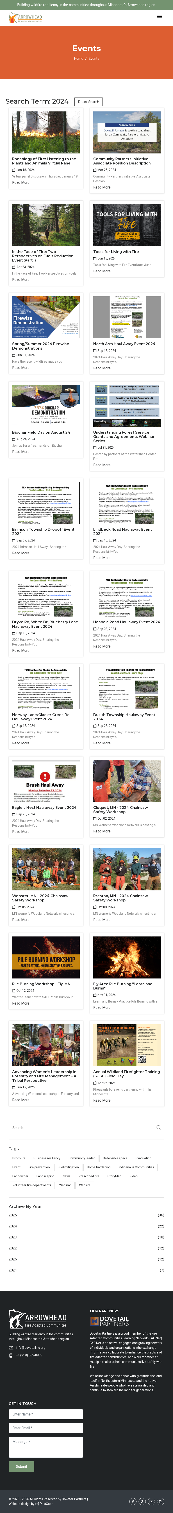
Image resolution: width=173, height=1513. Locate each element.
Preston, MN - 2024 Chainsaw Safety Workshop (120, 898)
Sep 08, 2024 (106, 629)
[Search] (159, 1128)
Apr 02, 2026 (106, 1083)
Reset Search (88, 102)
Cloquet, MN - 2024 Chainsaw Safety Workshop (120, 809)
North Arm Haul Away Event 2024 (124, 344)
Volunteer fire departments (31, 1185)
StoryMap (114, 1176)
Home (78, 58)
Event (16, 1167)
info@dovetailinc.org (30, 1347)
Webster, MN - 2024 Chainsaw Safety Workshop (40, 898)
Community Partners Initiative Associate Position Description (122, 161)
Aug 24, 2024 (25, 439)
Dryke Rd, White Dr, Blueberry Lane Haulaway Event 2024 (45, 624)
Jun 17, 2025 (25, 1087)
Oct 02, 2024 (106, 818)
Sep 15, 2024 (106, 351)
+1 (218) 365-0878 (29, 1355)
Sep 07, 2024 (25, 540)
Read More (21, 182)
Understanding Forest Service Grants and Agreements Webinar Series (124, 436)
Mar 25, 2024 (106, 170)
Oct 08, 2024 (106, 907)
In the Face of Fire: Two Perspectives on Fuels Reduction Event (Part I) (42, 256)
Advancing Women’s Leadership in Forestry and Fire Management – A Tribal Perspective (44, 1076)
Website (85, 1185)
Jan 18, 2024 (25, 170)
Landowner (20, 1176)
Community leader (81, 1158)
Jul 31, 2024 (106, 447)
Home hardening (99, 1167)
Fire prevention (39, 1167)
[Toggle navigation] (159, 16)
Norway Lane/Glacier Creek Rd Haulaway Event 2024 (41, 717)
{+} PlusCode (44, 1504)
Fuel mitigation (68, 1167)
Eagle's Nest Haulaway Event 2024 (44, 807)
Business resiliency (47, 1158)
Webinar (65, 1185)
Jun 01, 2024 (25, 355)
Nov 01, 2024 (106, 995)
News (67, 1176)
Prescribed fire (89, 1176)
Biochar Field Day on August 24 (41, 432)
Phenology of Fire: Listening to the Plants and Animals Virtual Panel (44, 161)
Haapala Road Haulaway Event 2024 (126, 622)
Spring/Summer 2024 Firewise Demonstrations (40, 346)
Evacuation (143, 1158)
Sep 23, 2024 (106, 726)
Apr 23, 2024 (25, 267)
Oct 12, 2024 (25, 990)
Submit (21, 1466)
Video (134, 1176)
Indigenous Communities (136, 1167)
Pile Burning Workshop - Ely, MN (41, 984)
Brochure (18, 1158)
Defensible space (115, 1158)
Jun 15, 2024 (106, 258)
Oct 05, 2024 (25, 907)
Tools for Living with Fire (116, 252)
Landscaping (45, 1176)
